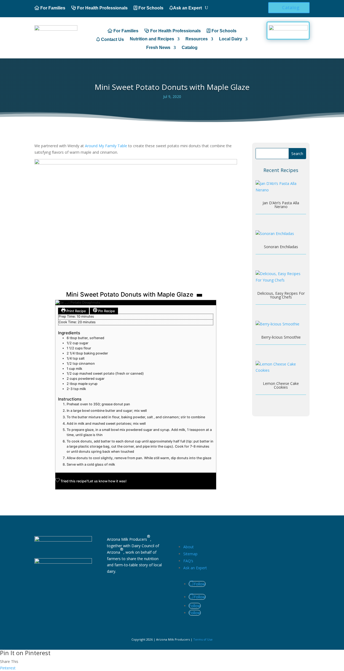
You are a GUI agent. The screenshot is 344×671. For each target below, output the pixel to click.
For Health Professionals (102, 8)
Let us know (98, 481)
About (188, 546)
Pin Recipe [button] (106, 311)
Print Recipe (76, 311)
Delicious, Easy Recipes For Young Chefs (281, 295)
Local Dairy (230, 39)
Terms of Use (203, 639)
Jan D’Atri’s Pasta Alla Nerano (281, 204)
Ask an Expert (187, 8)
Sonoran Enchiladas (281, 246)
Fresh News (158, 48)
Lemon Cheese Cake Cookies (281, 385)
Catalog (291, 7)
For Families (52, 8)
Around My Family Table (106, 145)
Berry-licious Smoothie (281, 337)
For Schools (150, 8)
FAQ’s (188, 560)
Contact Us (112, 39)
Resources (196, 39)
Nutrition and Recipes (152, 39)
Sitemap (190, 553)
